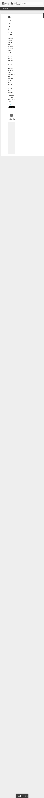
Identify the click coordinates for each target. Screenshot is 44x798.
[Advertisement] (26, 49)
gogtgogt (11, 104)
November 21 (9, 22)
